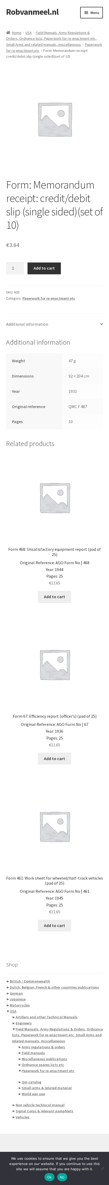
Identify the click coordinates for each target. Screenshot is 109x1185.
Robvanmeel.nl (32, 12)
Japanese (18, 999)
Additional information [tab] (27, 324)
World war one (33, 1094)
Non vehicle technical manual (40, 1105)
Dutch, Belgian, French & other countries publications (54, 987)
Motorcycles (20, 1005)
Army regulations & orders (43, 1047)
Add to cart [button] (54, 596)
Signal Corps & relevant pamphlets (44, 1111)
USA (28, 32)
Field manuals (33, 1052)
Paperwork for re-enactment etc (48, 298)
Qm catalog (31, 1082)
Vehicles (22, 1117)
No (62, 1177)
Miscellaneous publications (44, 1059)
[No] (102, 1168)
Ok (49, 1177)
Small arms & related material (47, 1087)
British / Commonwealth (30, 981)
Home (16, 32)
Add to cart (44, 268)
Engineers (24, 1023)
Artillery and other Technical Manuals (47, 1017)
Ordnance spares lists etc (43, 1064)
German (16, 993)
